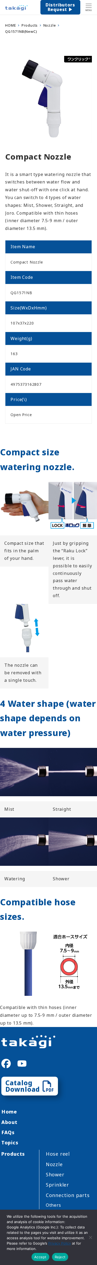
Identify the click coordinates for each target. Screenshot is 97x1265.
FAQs (8, 1132)
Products (13, 1154)
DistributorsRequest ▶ (60, 7)
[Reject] (90, 1237)
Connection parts (68, 1195)
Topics (9, 1142)
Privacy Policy (59, 1243)
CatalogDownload (22, 1086)
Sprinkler (57, 1184)
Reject (60, 1257)
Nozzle (54, 1164)
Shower (55, 1174)
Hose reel (58, 1154)
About (9, 1122)
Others (53, 1205)
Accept (40, 1257)
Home (9, 1111)
